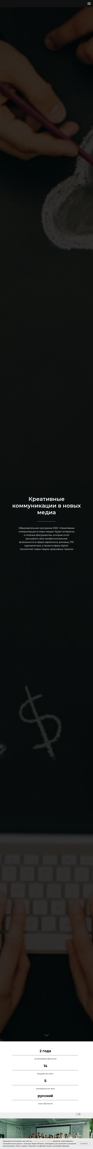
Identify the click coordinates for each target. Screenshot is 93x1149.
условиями (48, 1141)
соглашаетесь (37, 1141)
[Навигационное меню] (89, 3)
